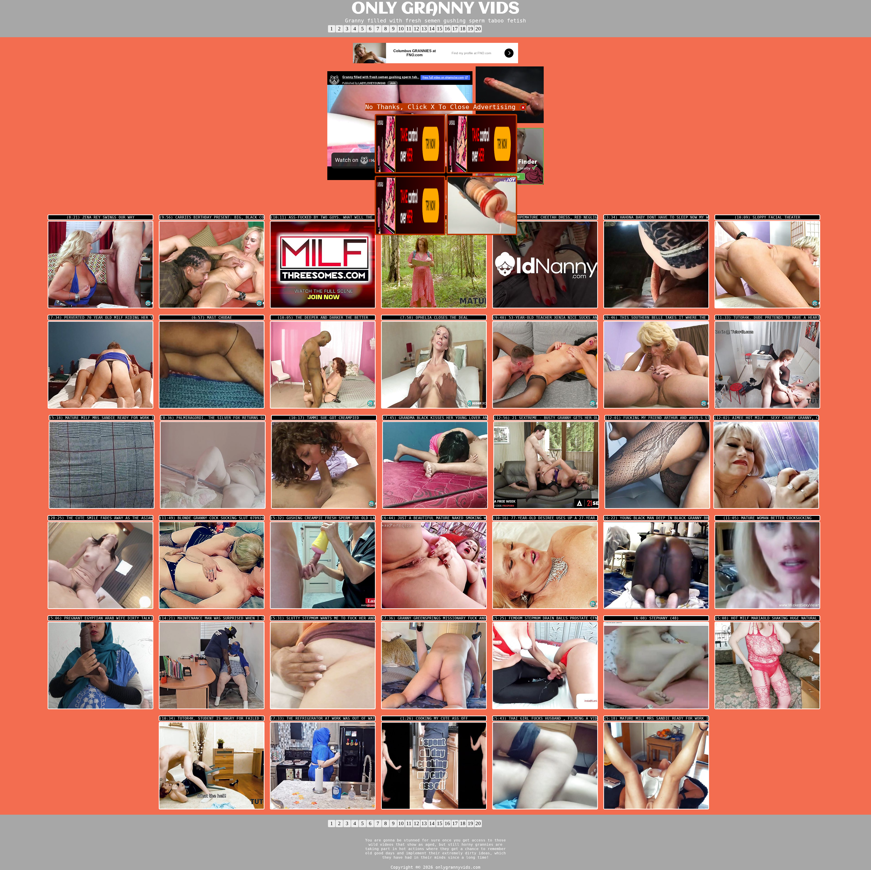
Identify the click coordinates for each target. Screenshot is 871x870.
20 (478, 29)
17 (455, 29)
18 (462, 29)
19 (470, 29)
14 (432, 29)
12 (416, 29)
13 (424, 29)
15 (439, 29)
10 (401, 29)
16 (447, 29)
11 (408, 29)
